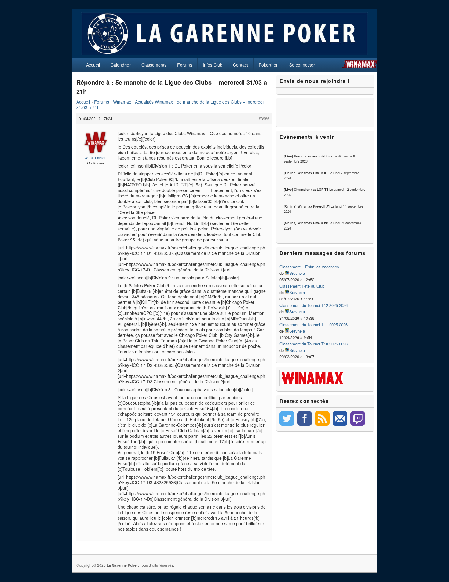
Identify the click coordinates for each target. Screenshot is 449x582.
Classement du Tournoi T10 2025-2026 (313, 344)
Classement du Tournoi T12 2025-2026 (313, 305)
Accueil (93, 65)
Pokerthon (269, 65)
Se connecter (302, 65)
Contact (240, 65)
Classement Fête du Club (301, 286)
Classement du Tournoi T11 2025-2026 (313, 324)
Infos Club (212, 65)
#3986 (264, 118)
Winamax (122, 102)
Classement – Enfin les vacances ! (310, 267)
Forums (184, 65)
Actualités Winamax (154, 102)
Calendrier (121, 65)
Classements (153, 65)
